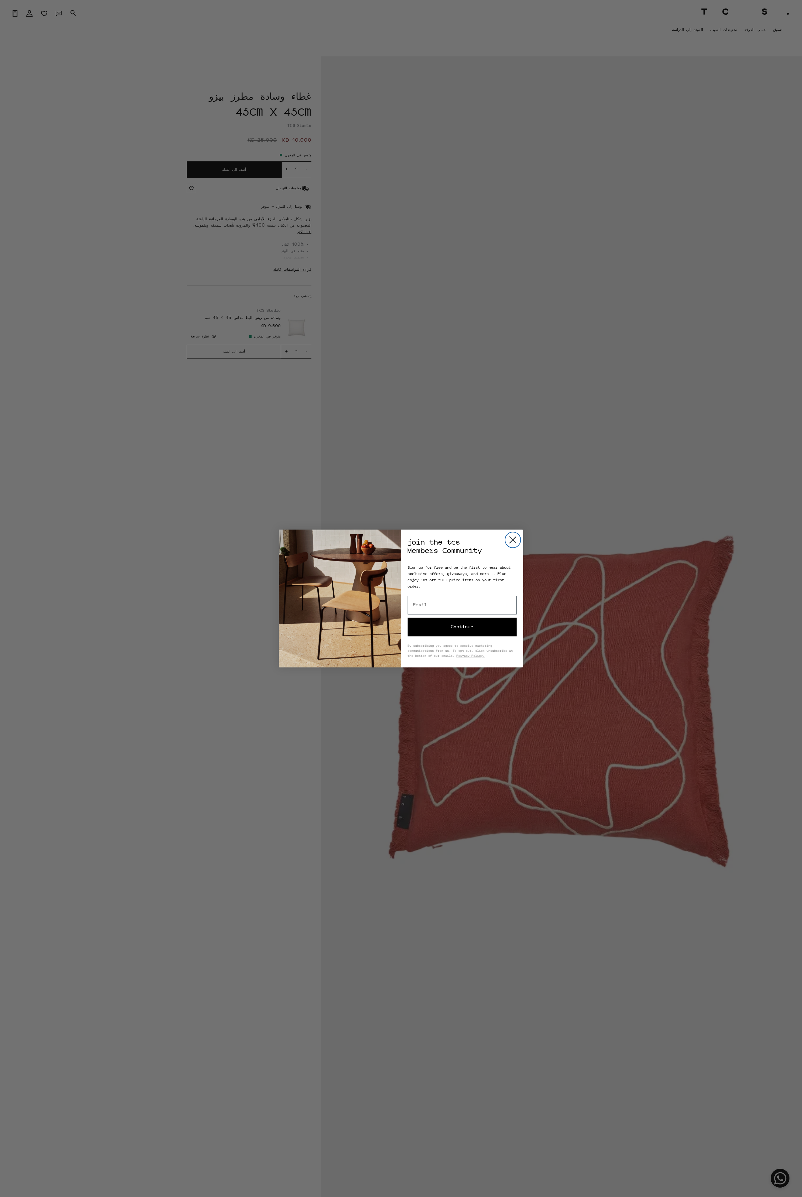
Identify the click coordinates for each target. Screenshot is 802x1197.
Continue (462, 627)
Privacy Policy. (470, 656)
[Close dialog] (513, 540)
